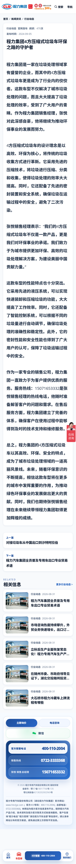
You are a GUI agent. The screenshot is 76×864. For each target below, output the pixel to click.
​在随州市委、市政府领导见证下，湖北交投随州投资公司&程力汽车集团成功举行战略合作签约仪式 (50, 681)
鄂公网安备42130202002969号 (38, 792)
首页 (5, 19)
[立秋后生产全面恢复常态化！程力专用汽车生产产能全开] (17, 649)
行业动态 (29, 19)
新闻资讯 (16, 19)
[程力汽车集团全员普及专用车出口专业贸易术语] (17, 600)
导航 (70, 7)
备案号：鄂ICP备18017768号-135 (38, 788)
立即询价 (21, 723)
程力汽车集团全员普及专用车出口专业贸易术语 (50, 603)
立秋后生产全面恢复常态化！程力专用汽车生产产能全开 (50, 654)
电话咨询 (54, 723)
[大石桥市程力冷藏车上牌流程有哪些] (17, 698)
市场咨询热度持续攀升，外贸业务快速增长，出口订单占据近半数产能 (50, 629)
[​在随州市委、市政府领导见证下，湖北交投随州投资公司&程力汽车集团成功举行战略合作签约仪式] (17, 673)
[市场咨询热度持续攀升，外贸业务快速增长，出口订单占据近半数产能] (17, 624)
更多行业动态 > (64, 584)
